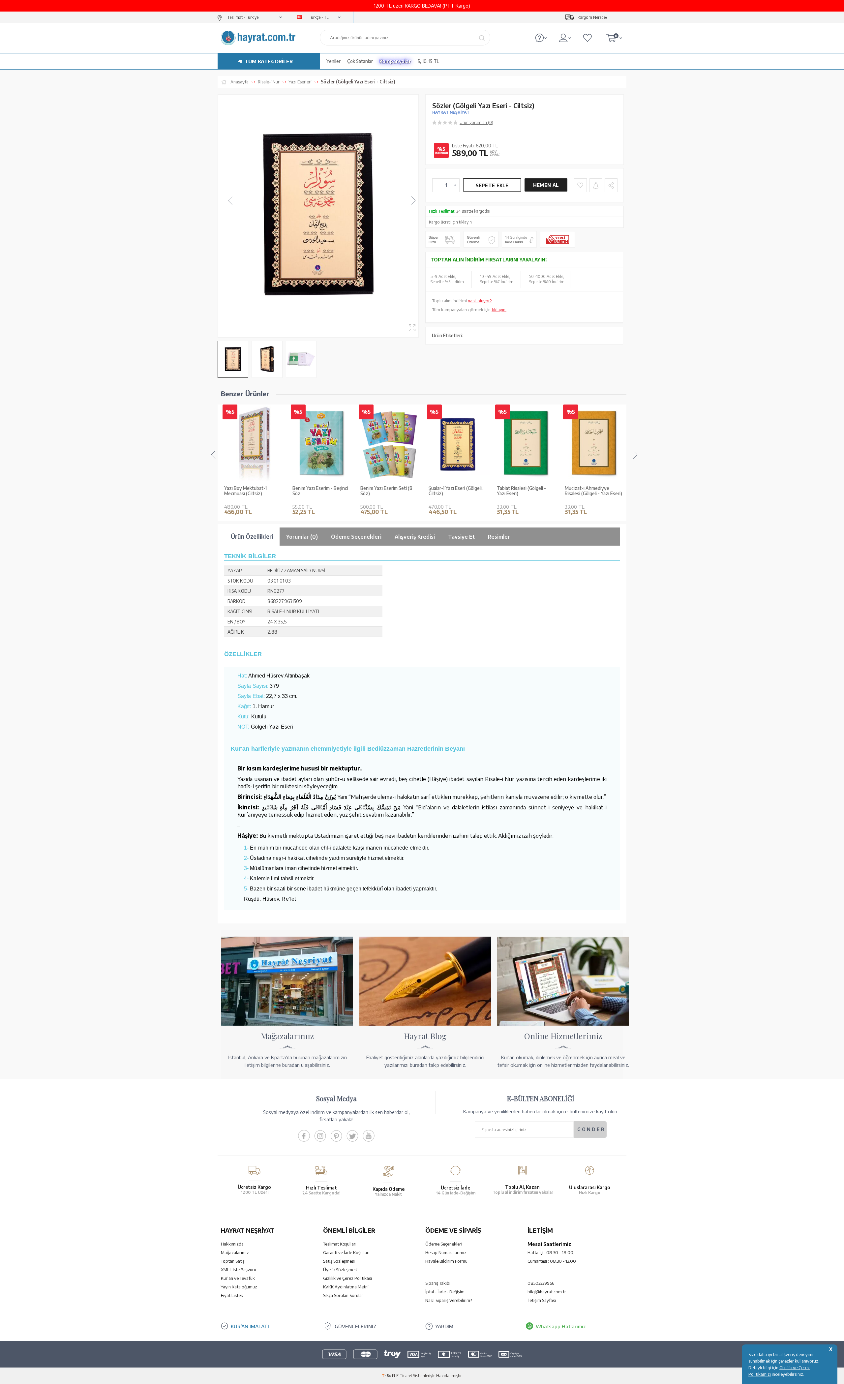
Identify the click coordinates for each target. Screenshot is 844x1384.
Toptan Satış (233, 1261)
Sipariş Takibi (437, 1283)
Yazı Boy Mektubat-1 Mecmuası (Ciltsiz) (245, 491)
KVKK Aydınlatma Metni (346, 1286)
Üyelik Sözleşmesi (340, 1269)
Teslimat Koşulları (339, 1244)
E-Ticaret (404, 1375)
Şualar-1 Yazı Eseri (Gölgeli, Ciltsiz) (456, 491)
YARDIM (444, 1326)
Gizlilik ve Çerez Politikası (347, 1278)
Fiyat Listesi (232, 1295)
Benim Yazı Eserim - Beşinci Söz (320, 491)
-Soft (388, 1375)
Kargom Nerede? (592, 17)
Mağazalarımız (235, 1252)
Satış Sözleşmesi (339, 1261)
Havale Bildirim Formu (446, 1261)
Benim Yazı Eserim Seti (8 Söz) (386, 491)
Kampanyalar (395, 61)
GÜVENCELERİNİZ (356, 1326)
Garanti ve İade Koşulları (346, 1252)
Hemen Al (546, 185)
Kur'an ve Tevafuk (238, 1278)
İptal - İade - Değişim (445, 1291)
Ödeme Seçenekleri (443, 1244)
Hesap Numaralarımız (446, 1252)
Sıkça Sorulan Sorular (343, 1295)
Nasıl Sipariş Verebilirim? (448, 1300)
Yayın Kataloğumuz (239, 1286)
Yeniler (333, 61)
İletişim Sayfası (542, 1300)
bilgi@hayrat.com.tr (547, 1291)
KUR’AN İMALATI (250, 1326)
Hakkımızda (232, 1244)
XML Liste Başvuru (238, 1269)
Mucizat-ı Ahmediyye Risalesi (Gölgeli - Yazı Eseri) (593, 491)
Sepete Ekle (492, 185)
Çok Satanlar (360, 61)
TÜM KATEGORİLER (269, 61)
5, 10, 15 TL (428, 61)
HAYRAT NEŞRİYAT (450, 112)
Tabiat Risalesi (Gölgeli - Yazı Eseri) (521, 491)
